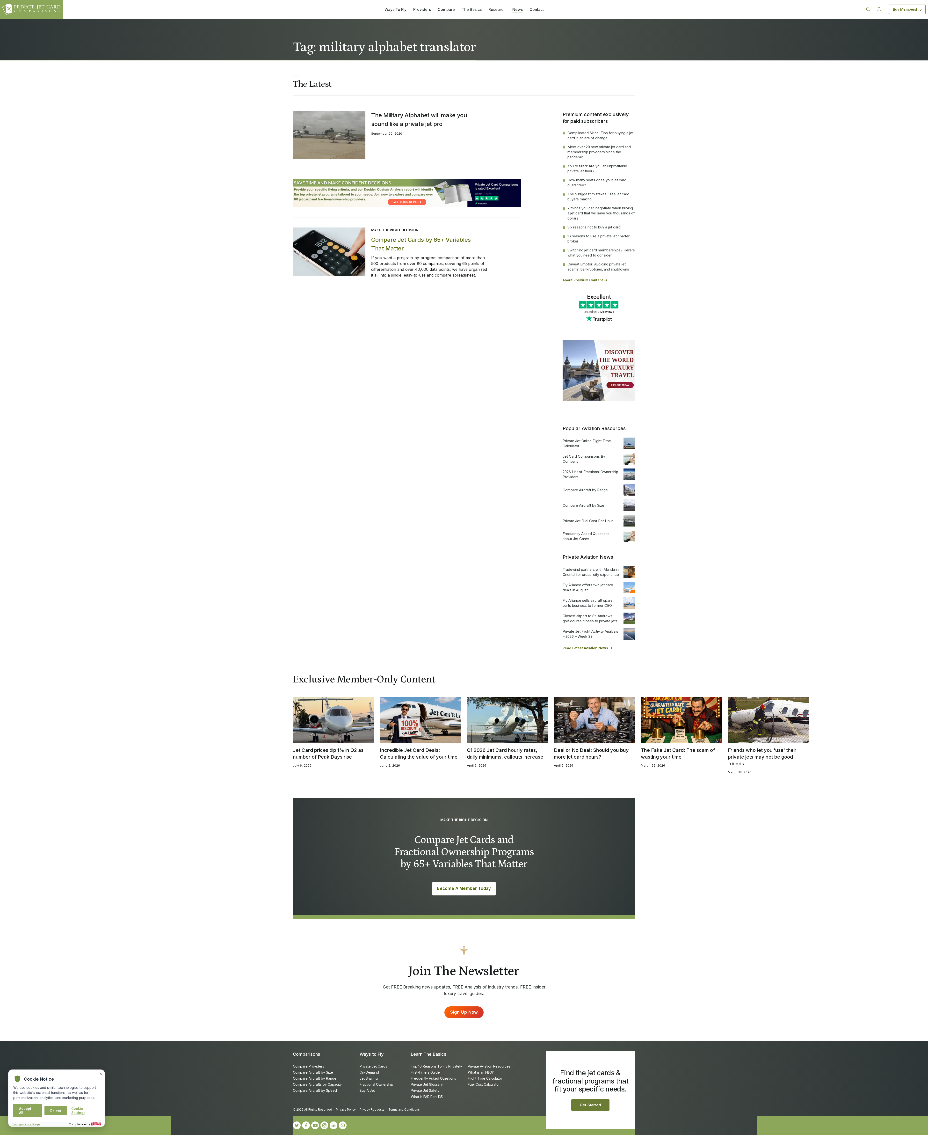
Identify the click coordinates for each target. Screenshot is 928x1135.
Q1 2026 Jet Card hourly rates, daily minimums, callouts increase (505, 753)
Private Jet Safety (425, 1090)
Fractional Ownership (376, 1084)
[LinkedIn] (333, 1125)
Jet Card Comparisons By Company (584, 459)
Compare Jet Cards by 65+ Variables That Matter (421, 244)
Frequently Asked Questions (433, 1078)
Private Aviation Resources (489, 1066)
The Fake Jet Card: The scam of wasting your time (678, 753)
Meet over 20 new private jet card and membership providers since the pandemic (599, 152)
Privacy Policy (346, 1109)
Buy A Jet (367, 1090)
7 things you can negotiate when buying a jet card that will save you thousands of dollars (601, 213)
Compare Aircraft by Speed (315, 1090)
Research (497, 9)
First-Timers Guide (425, 1072)
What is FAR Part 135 (427, 1097)
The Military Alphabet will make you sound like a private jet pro (419, 119)
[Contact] (343, 1125)
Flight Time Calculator (485, 1078)
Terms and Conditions (404, 1109)
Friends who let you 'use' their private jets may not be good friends (762, 757)
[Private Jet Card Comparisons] (31, 9)
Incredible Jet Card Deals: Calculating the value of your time (418, 753)
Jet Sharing (369, 1078)
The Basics (472, 9)
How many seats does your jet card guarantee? (596, 182)
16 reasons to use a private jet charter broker (598, 238)
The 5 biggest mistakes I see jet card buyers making (598, 196)
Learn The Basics (428, 1054)
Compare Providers (308, 1066)
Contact (536, 9)
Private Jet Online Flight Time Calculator (587, 443)
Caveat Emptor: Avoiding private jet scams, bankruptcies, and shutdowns (598, 266)
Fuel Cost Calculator (484, 1084)
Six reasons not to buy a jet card (594, 227)
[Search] (868, 9)
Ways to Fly (372, 1054)
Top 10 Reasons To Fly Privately (436, 1066)
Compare (446, 9)
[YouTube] (315, 1125)
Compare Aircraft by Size (583, 505)
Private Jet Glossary (427, 1084)
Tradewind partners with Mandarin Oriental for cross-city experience (591, 572)
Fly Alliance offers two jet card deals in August (588, 587)
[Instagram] (324, 1125)
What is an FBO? (481, 1072)
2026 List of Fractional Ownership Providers (590, 474)
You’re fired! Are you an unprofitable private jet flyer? (597, 168)
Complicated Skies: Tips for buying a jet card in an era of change (600, 135)
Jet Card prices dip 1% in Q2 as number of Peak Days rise (328, 753)
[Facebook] (306, 1125)
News (517, 9)
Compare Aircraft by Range (585, 490)
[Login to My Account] (879, 9)
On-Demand (369, 1072)
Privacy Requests (372, 1109)
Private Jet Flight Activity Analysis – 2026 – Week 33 (590, 634)
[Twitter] (297, 1125)
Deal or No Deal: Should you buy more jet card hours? (591, 753)
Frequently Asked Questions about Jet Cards (586, 536)
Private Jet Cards (373, 1066)
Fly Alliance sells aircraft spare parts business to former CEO (588, 603)
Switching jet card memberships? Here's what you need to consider (601, 252)
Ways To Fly (395, 9)
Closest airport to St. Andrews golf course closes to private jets (590, 618)
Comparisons (306, 1054)
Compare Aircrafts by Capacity (317, 1084)
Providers (422, 9)
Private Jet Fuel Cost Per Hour (588, 521)
